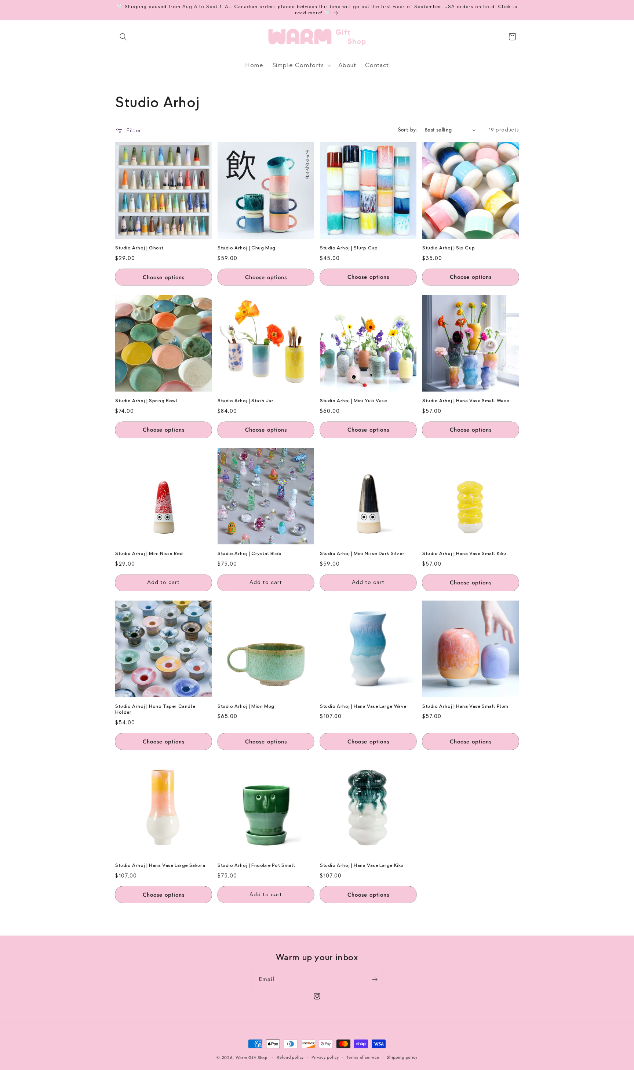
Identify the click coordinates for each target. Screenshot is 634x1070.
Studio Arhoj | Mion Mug (246, 706)
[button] (123, 37)
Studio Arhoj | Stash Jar (245, 401)
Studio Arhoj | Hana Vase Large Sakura (160, 865)
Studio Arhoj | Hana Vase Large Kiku (362, 865)
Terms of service (362, 1057)
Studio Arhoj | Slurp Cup (349, 248)
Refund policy (290, 1057)
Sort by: (407, 130)
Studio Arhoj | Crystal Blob (249, 553)
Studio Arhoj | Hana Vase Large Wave (363, 706)
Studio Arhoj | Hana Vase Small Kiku (464, 553)
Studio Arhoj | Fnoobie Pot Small (256, 865)
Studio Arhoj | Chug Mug (247, 248)
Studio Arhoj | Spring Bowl (146, 401)
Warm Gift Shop (251, 1057)
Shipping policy (402, 1057)
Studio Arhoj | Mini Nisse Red (149, 553)
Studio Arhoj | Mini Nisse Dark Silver (362, 553)
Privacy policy (325, 1057)
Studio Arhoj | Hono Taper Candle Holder (155, 709)
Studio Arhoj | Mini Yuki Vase (353, 401)
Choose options (164, 277)
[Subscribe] (375, 979)
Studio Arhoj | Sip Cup (448, 248)
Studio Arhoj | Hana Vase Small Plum (465, 706)
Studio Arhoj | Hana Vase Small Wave (465, 401)
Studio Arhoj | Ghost (139, 248)
